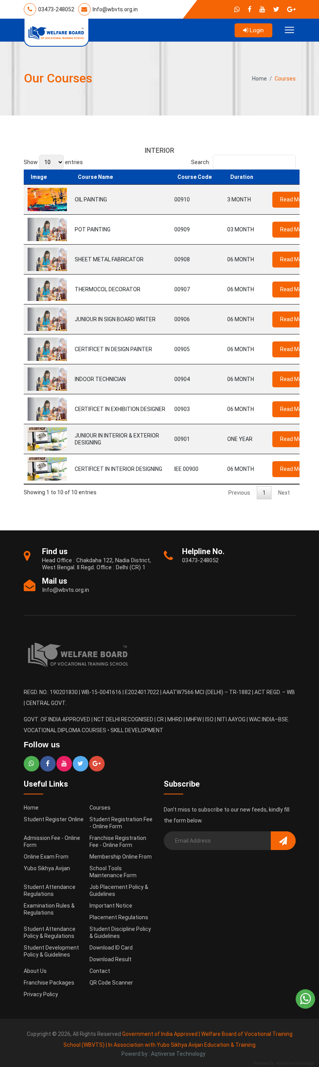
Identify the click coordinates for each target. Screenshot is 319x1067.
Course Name (95, 177)
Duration (241, 177)
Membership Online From (120, 857)
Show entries (53, 162)
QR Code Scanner (111, 983)
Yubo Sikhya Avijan (47, 868)
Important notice (110, 906)
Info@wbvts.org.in (114, 9)
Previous (239, 493)
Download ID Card (111, 948)
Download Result (110, 959)
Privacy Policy (41, 994)
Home (259, 78)
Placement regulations (118, 917)
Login (256, 30)
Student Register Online (54, 819)
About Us (35, 971)
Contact (99, 971)
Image (39, 177)
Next (284, 493)
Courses (99, 808)
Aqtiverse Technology (295, 1063)
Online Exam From (46, 857)
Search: (200, 162)
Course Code (194, 177)
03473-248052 (55, 9)
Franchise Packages (49, 983)
